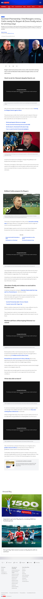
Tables (24, 6)
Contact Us (3, 594)
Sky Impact (24, 578)
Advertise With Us (25, 581)
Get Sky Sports (9, 126)
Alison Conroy (4, 32)
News (9, 6)
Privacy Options (22, 592)
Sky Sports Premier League (15, 572)
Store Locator (24, 579)
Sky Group (24, 573)
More (40, 6)
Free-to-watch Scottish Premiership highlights (17, 129)
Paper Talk (19, 304)
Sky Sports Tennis (15, 580)
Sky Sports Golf (14, 577)
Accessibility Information (31, 592)
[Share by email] (16, 66)
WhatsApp (38, 562)
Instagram (23, 562)
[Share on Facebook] (5, 66)
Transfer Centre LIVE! (11, 304)
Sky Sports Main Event (16, 570)
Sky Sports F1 (14, 578)
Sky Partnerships (25, 576)
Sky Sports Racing (15, 586)
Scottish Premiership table (12, 302)
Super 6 (2, 570)
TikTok (16, 562)
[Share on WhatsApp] (13, 66)
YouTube (30, 562)
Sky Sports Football (15, 574)
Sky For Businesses (25, 575)
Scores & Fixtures (18, 6)
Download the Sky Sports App (21, 126)
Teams (33, 6)
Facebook (10, 562)
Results (26, 302)
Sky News (24, 570)
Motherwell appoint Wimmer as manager (16, 122)
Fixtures (22, 302)
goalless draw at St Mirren (10, 447)
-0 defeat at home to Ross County (20, 355)
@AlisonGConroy (11, 33)
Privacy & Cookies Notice (13, 592)
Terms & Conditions (4, 592)
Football (3, 6)
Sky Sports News (15, 583)
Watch (12, 6)
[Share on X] (9, 66)
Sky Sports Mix (14, 588)
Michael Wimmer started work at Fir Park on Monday (17, 358)
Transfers (29, 6)
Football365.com (4, 573)
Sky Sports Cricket (15, 575)
